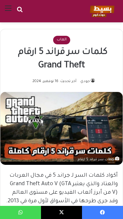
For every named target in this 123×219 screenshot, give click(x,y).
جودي (85, 81)
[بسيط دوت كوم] (101, 11)
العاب (62, 40)
